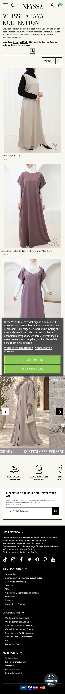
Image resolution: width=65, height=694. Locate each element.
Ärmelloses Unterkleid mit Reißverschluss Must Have (26, 250)
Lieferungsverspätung (15, 581)
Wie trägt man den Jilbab (17, 621)
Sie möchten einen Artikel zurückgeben (23, 578)
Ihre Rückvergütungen (15, 662)
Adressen (9, 665)
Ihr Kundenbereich (13, 673)
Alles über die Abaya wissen (18, 625)
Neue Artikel (10, 574)
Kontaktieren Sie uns (15, 604)
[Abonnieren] (55, 511)
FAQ (7, 589)
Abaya (9, 28)
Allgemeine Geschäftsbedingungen (22, 592)
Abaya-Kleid (20, 42)
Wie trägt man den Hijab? (17, 618)
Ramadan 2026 (12, 644)
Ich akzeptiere (33, 360)
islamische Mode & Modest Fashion (40, 537)
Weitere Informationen (18, 347)
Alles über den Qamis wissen (18, 636)
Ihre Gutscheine (12, 669)
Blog (7, 640)
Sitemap (9, 600)
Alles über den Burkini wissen (19, 633)
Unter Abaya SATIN (10, 155)
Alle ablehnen (32, 369)
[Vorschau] (33, 152)
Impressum (10, 596)
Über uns (9, 585)
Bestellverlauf (11, 658)
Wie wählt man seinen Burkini (19, 629)
